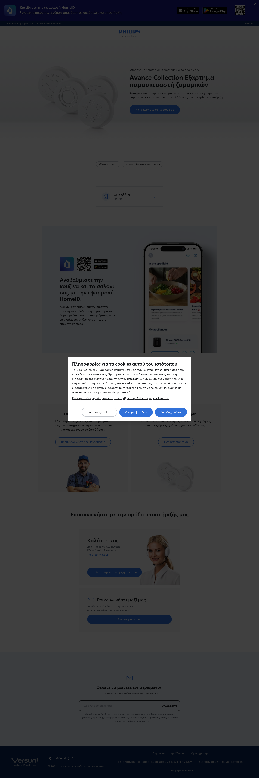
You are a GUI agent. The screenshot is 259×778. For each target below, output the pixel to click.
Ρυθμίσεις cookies (99, 412)
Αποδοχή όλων (171, 412)
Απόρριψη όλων (136, 412)
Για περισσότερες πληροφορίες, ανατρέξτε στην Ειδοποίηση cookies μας (120, 398)
